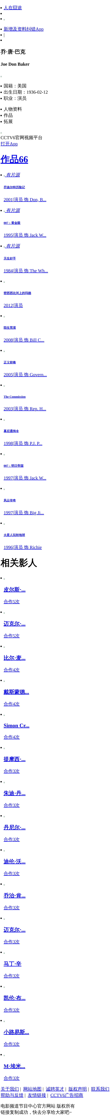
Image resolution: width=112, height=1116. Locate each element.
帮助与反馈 (12, 1095)
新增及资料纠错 (24, 29)
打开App (9, 143)
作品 (14, 159)
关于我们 (10, 1089)
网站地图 (32, 1089)
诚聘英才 (55, 1089)
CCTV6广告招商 (66, 1095)
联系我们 (100, 1089)
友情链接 (37, 1095)
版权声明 (77, 1089)
